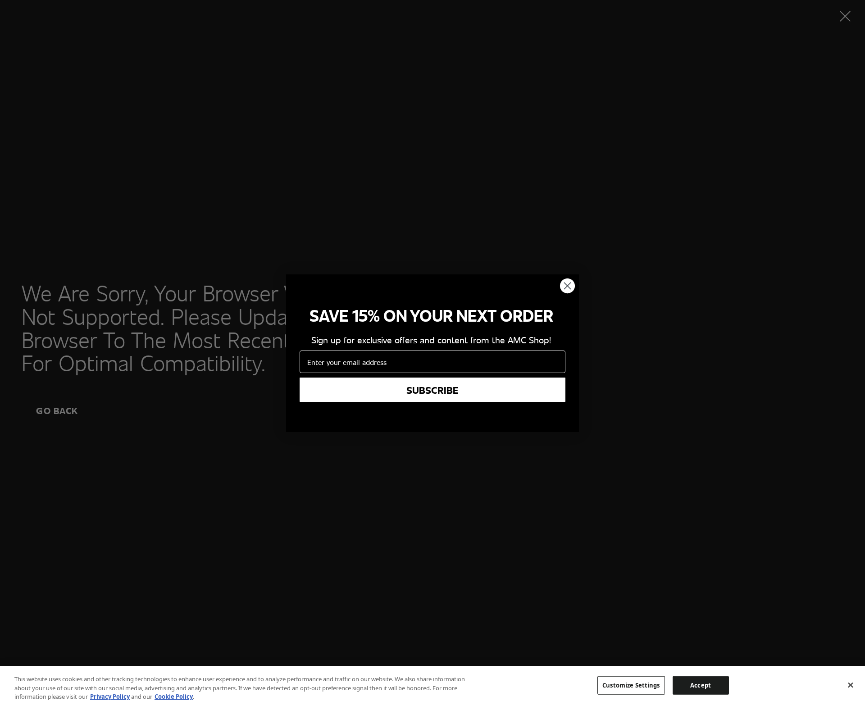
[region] (432, 686)
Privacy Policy (110, 696)
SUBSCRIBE (432, 389)
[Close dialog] (567, 286)
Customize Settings (631, 685)
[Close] (850, 685)
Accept (700, 685)
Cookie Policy (174, 696)
